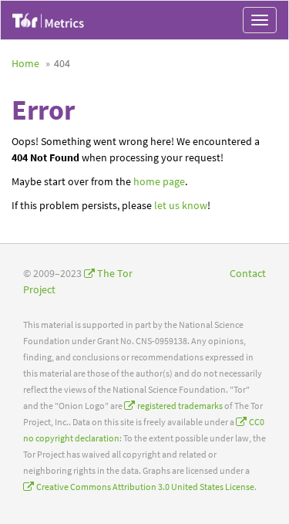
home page (159, 181)
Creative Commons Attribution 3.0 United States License (145, 486)
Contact (248, 273)
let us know (180, 205)
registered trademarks (180, 405)
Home (25, 63)
